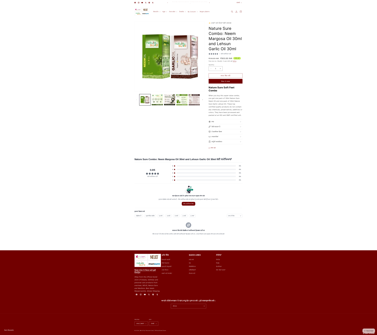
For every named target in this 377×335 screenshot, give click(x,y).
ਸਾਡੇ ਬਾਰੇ (191, 259)
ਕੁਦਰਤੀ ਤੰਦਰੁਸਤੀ (167, 266)
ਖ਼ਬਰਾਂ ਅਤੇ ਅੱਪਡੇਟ (167, 273)
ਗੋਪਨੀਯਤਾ (219, 266)
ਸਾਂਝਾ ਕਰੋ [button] (213, 148)
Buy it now (225, 81)
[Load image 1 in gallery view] (145, 99)
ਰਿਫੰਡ (217, 263)
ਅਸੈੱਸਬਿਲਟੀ (192, 270)
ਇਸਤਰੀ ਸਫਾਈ (166, 259)
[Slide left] (137, 100)
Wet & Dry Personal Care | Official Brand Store (153, 330)
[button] (156, 12)
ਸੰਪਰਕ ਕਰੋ (192, 273)
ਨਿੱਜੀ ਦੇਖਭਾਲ (165, 263)
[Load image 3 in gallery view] (169, 99)
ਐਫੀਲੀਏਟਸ (192, 266)
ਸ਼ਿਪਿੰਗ (234, 61)
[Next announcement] (209, 3)
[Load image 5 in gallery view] (194, 99)
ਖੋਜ (190, 263)
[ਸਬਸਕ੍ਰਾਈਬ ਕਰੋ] (204, 306)
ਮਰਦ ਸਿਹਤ (165, 270)
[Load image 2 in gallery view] (157, 99)
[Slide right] (202, 100)
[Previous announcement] (167, 3)
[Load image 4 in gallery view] (182, 99)
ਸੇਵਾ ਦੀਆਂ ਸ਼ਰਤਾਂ (220, 270)
